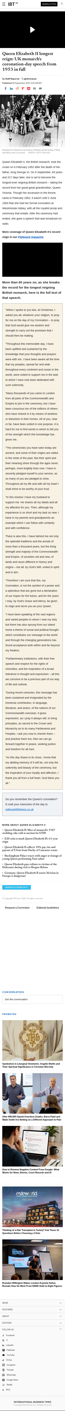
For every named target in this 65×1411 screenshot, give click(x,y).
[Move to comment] (40, 88)
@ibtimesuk (30, 78)
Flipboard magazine (31, 237)
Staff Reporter (12, 78)
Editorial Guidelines (48, 907)
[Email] (34, 88)
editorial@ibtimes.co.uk (19, 809)
